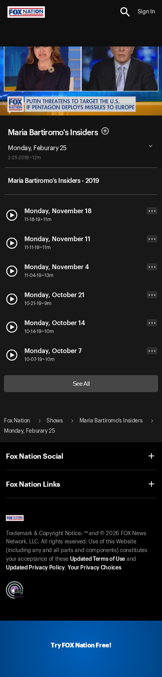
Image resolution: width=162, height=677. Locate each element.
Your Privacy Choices (94, 568)
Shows (54, 421)
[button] (125, 12)
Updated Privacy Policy (35, 568)
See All (81, 383)
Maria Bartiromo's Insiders (53, 132)
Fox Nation (17, 421)
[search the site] (125, 12)
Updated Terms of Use (97, 559)
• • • (152, 211)
